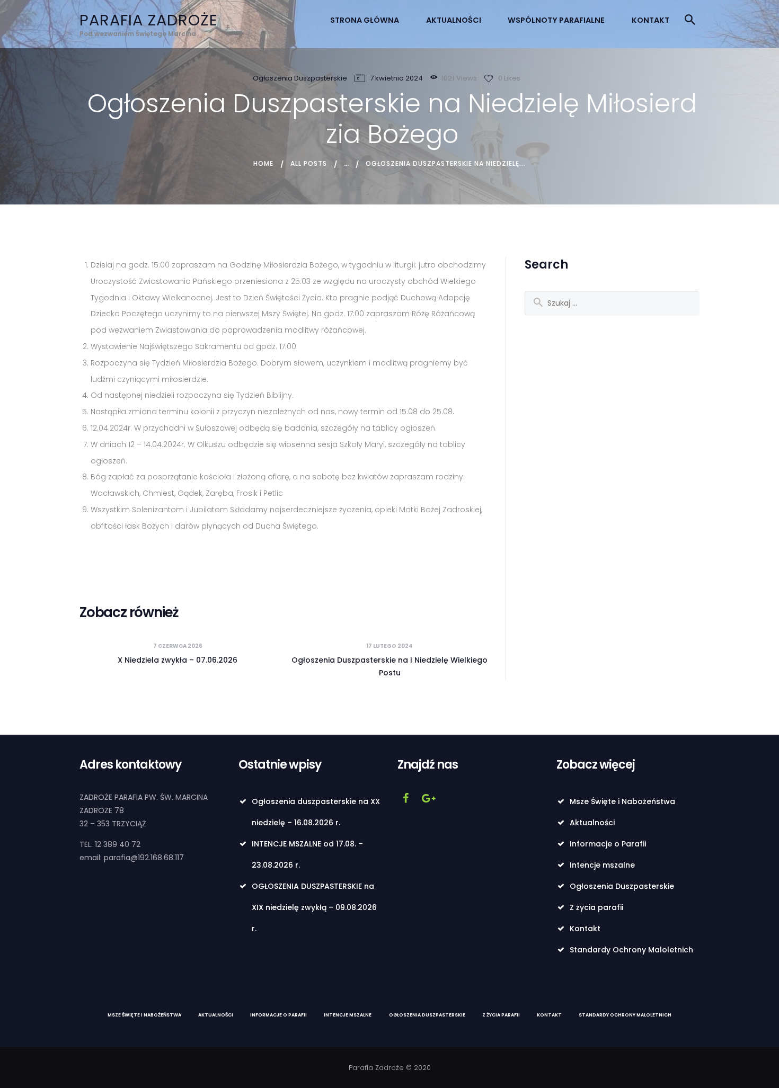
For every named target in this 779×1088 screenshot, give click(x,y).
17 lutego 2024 (389, 646)
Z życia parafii (596, 907)
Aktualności (592, 822)
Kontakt (585, 928)
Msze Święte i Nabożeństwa (622, 801)
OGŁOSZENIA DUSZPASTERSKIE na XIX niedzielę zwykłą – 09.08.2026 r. (314, 907)
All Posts (308, 163)
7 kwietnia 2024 (396, 78)
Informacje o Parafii (608, 844)
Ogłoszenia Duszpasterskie (300, 78)
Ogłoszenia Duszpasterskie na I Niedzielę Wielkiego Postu (389, 666)
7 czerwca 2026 (177, 646)
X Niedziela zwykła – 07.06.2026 (177, 660)
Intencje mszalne (602, 865)
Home (263, 163)
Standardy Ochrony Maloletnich (631, 949)
